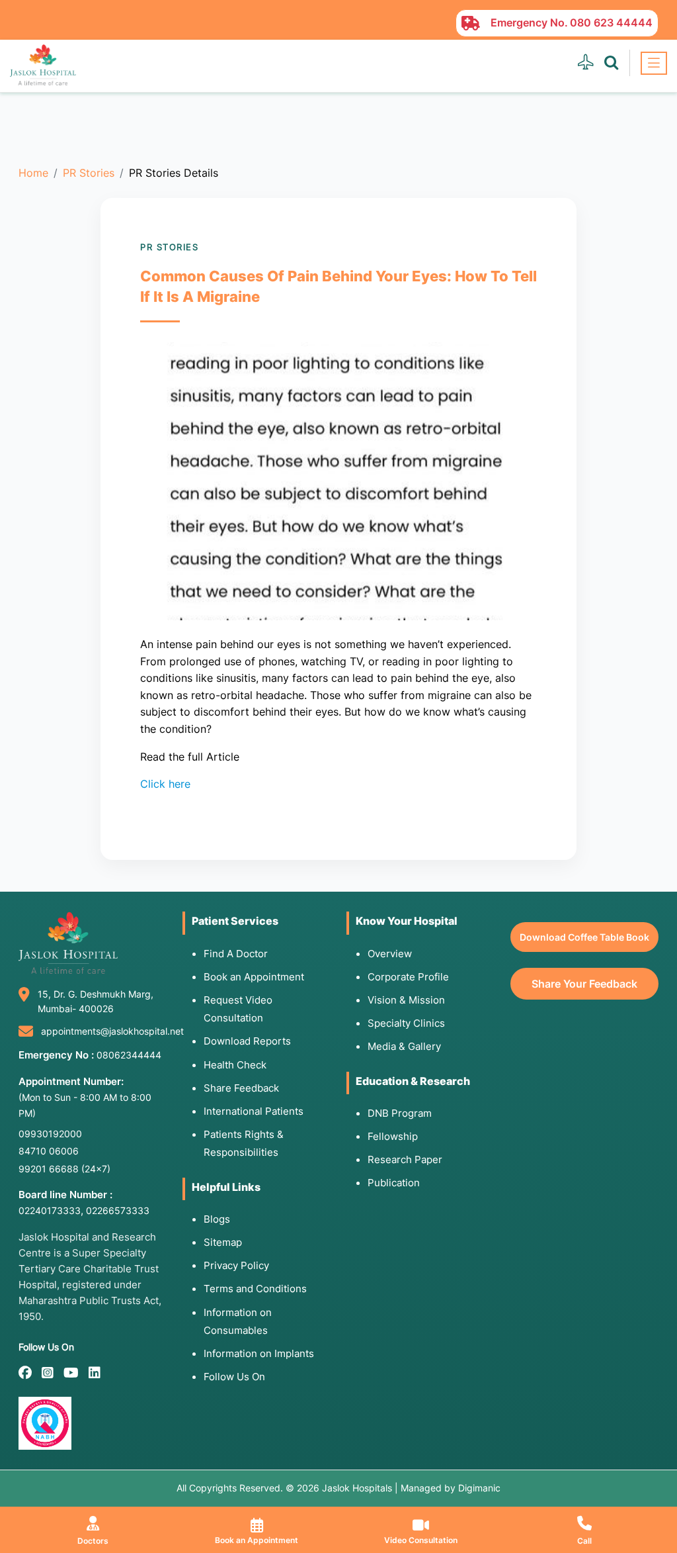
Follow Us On (234, 1376)
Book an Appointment (254, 976)
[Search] (611, 63)
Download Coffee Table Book (584, 937)
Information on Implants (259, 1353)
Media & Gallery (404, 1046)
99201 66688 (64, 1168)
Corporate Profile (408, 976)
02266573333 (117, 1210)
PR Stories (88, 172)
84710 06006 (49, 1150)
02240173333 (50, 1210)
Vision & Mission (406, 1000)
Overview (390, 953)
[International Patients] (585, 63)
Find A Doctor (236, 953)
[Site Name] (43, 65)
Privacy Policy (236, 1265)
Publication (394, 1182)
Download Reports (247, 1041)
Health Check (235, 1065)
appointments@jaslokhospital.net (112, 1031)
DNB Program (400, 1113)
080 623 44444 (611, 22)
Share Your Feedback (584, 983)
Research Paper (405, 1159)
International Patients (253, 1111)
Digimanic (479, 1487)
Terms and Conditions (255, 1288)
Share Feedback (241, 1088)
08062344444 (129, 1054)
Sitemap (223, 1242)
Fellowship (393, 1136)
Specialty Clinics (406, 1023)
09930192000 (50, 1133)
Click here (165, 783)
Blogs (217, 1219)
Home (33, 172)
